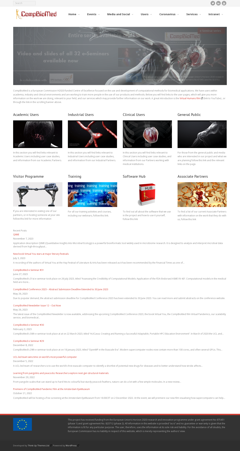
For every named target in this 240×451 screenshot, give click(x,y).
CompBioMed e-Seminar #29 (28, 341)
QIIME (16, 234)
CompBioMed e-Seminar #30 (28, 325)
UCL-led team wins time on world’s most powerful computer (45, 357)
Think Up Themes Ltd (38, 445)
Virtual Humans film (190, 98)
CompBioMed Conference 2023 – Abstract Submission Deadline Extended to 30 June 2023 (60, 289)
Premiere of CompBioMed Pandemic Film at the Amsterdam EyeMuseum (51, 389)
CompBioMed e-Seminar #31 (28, 270)
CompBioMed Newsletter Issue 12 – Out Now (37, 305)
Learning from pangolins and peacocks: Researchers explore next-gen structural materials (61, 373)
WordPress (71, 445)
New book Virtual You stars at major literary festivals (41, 254)
